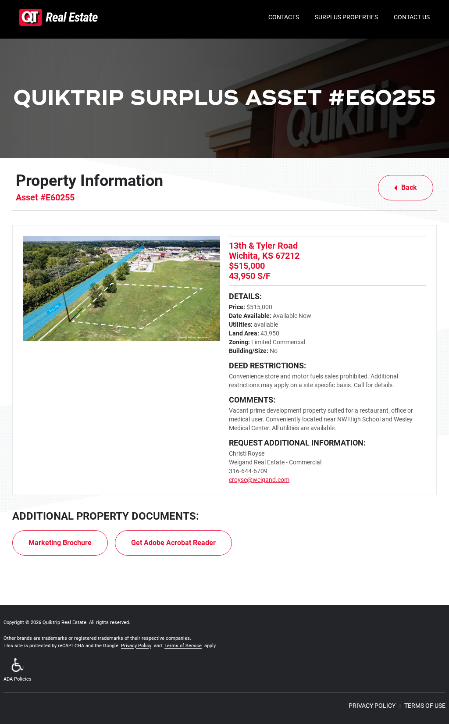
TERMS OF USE (424, 705)
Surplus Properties (346, 17)
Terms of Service (183, 646)
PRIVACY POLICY (372, 705)
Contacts (283, 17)
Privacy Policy (136, 646)
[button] (18, 670)
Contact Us (412, 17)
